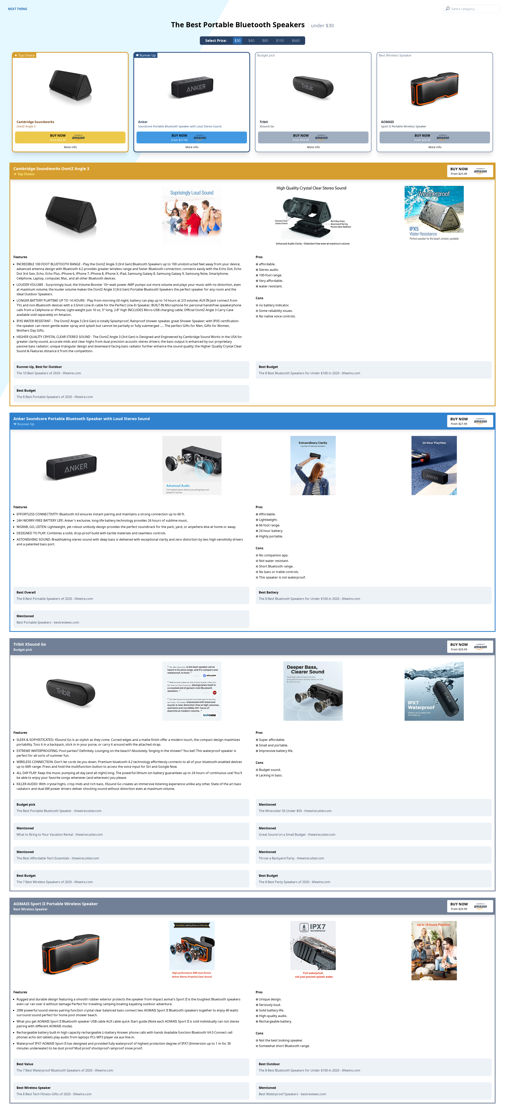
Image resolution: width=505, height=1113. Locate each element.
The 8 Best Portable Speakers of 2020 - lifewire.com (55, 397)
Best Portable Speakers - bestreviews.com (48, 622)
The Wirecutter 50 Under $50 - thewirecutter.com (295, 811)
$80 (265, 40)
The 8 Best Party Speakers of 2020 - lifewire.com (294, 882)
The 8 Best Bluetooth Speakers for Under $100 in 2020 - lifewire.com (309, 373)
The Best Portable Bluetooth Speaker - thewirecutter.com (59, 811)
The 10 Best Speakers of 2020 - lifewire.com (49, 373)
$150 (280, 40)
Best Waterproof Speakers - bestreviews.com (292, 1094)
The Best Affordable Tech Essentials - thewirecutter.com (58, 858)
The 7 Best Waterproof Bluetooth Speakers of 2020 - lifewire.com (65, 1070)
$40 (251, 40)
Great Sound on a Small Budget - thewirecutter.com (297, 834)
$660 (296, 40)
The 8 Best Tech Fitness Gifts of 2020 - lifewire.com (54, 1094)
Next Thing (17, 9)
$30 (237, 40)
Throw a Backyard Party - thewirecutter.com (291, 858)
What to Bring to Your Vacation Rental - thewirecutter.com (60, 834)
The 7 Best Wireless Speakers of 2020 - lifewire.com (55, 882)
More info (70, 147)
